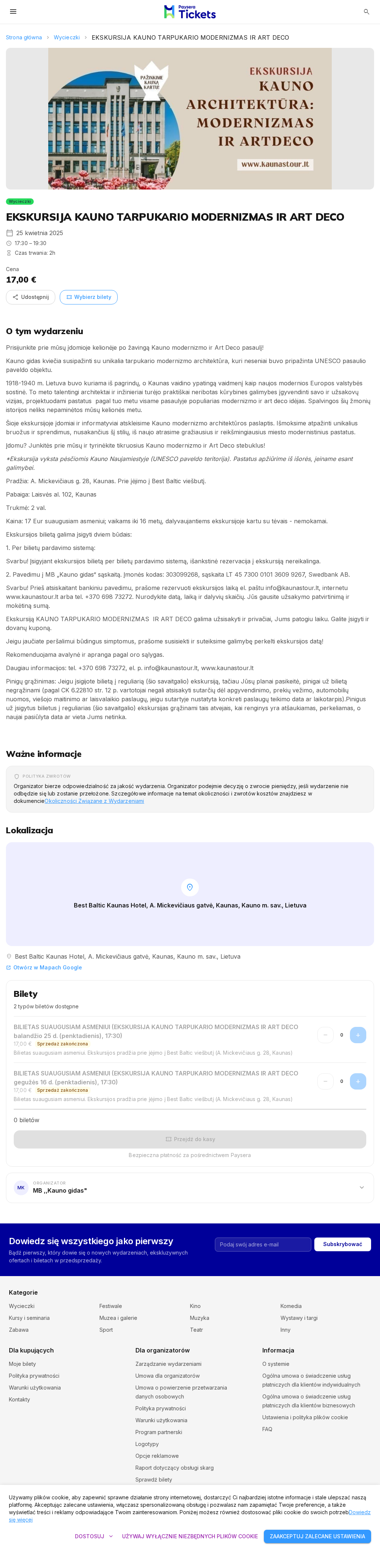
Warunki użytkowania (35, 1387)
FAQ (267, 1429)
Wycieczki (67, 37)
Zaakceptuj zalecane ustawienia (317, 1536)
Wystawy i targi (299, 1318)
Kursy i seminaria (29, 1318)
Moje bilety (22, 1364)
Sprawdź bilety (153, 1479)
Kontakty (19, 1399)
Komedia (291, 1306)
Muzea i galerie (118, 1318)
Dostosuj (95, 1536)
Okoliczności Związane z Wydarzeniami (94, 801)
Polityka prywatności (34, 1376)
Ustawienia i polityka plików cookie (305, 1417)
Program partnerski (158, 1432)
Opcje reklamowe (157, 1456)
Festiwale (110, 1306)
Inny (286, 1330)
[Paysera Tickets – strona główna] (190, 12)
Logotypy (147, 1444)
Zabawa (19, 1330)
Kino (195, 1306)
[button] (190, 1187)
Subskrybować (342, 1244)
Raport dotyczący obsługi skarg (174, 1467)
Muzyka (199, 1318)
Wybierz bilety (88, 297)
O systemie (275, 1364)
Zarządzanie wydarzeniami (168, 1364)
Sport (106, 1330)
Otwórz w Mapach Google (44, 967)
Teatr (196, 1330)
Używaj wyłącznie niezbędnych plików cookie (190, 1536)
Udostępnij (30, 297)
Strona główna (24, 37)
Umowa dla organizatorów (167, 1376)
